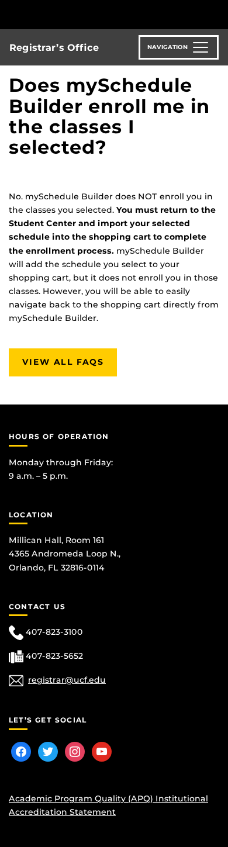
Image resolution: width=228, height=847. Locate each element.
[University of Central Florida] (88, 14)
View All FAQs (62, 362)
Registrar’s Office (54, 47)
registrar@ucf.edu (67, 680)
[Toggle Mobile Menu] (216, 14)
